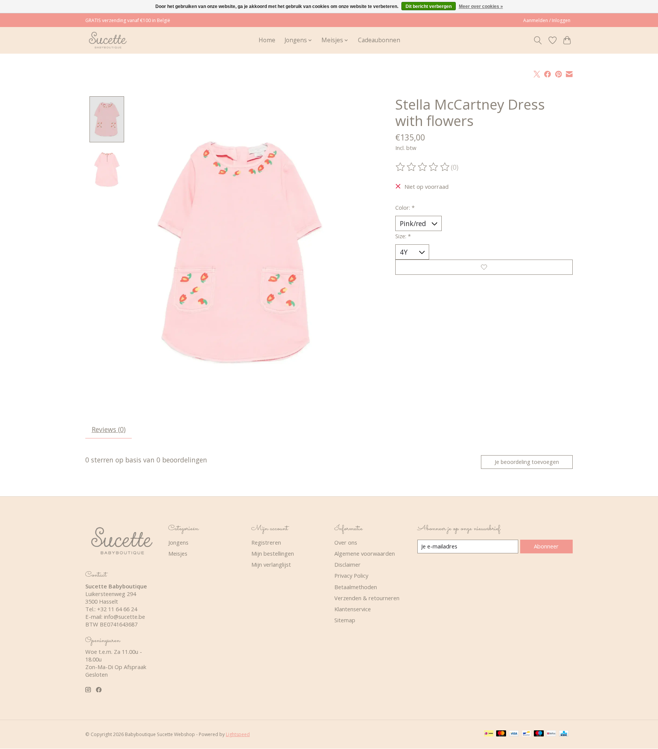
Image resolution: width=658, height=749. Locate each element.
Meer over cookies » (481, 6)
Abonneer (546, 546)
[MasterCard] (501, 734)
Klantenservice (352, 609)
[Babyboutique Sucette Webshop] (107, 40)
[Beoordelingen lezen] (423, 167)
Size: (403, 236)
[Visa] (514, 734)
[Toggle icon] (537, 40)
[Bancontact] (526, 734)
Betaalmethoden (355, 587)
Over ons (345, 542)
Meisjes (177, 553)
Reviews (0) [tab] (109, 429)
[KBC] (564, 734)
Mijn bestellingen (272, 553)
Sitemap (344, 620)
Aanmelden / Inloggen (546, 20)
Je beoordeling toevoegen (527, 461)
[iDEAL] (489, 734)
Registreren (266, 542)
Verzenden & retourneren (366, 598)
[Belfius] (551, 734)
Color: (405, 207)
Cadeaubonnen (379, 40)
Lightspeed (238, 734)
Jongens (178, 542)
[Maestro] (539, 734)
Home (267, 40)
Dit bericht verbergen (429, 6)
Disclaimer (347, 564)
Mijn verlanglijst (271, 564)
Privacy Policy (351, 575)
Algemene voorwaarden (364, 553)
